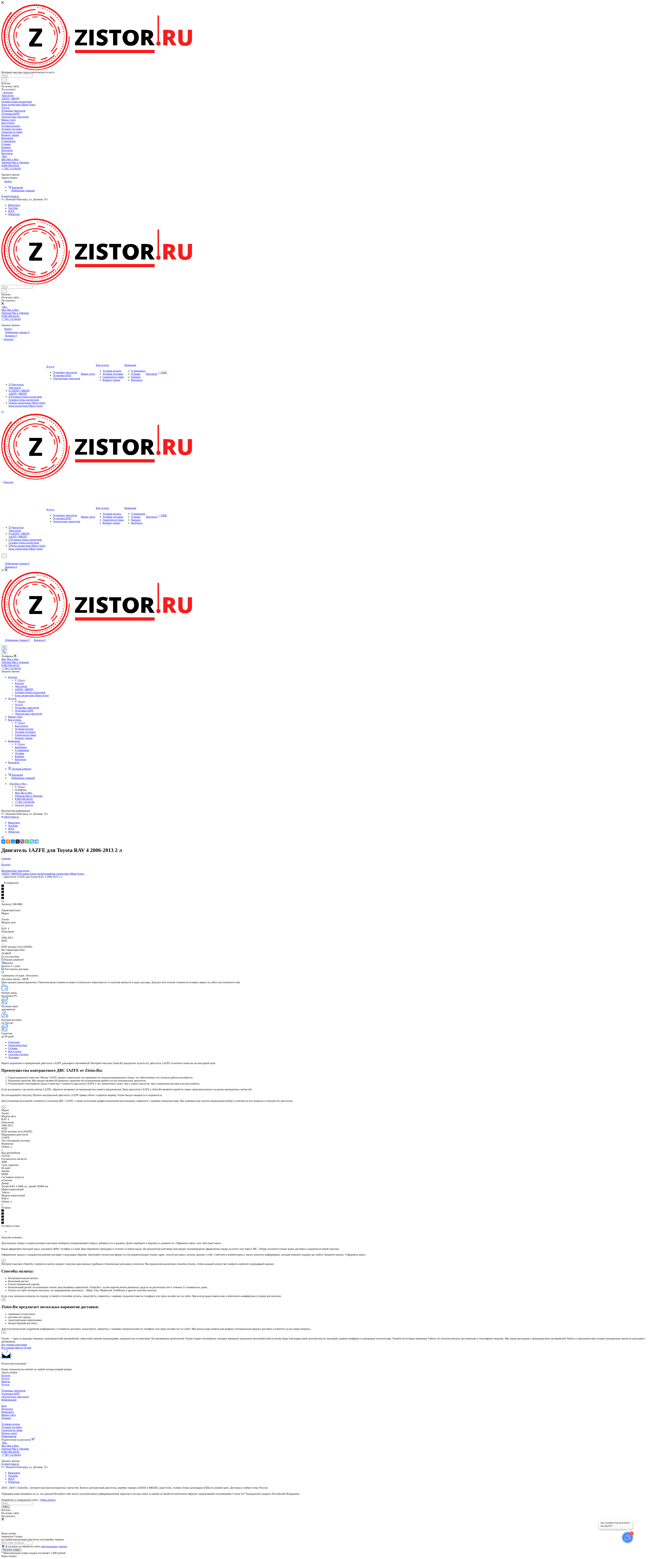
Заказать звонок (24, 805)
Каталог (19, 683)
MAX (11, 211)
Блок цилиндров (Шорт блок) (67, 873)
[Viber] (22, 841)
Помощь (6, 1418)
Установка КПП (10, 1393)
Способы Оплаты (18, 1054)
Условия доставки (11, 1427)
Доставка (13, 1057)
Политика (7, 1408)
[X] (18, 841)
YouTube (13, 208)
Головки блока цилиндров (35, 873)
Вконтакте (14, 205)
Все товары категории (14, 1344)
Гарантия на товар (11, 1430)
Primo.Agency (48, 1499)
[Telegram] (36, 841)
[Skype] (32, 841)
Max (4, 156)
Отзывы (12, 1048)
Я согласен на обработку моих (36, 1546)
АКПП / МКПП (10, 873)
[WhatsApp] (27, 841)
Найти (6, 1507)
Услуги (19, 704)
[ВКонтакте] (3, 841)
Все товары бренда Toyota (16, 1347)
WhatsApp (14, 214)
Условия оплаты (10, 1424)
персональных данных (54, 1546)
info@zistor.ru (11, 196)
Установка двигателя (13, 1390)
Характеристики (17, 1045)
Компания (21, 747)
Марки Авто (8, 1415)
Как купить (21, 725)
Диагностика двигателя (15, 1396)
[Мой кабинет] (2, 560)
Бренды (5, 1381)
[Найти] (4, 79)
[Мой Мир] (13, 841)
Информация (8, 1399)
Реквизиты (7, 1411)
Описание (14, 1042)
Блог (4, 1405)
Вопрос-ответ (9, 1433)
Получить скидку (11, 1550)
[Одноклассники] (8, 841)
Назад (21, 680)
